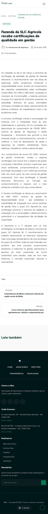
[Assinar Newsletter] (43, 482)
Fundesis (6, 452)
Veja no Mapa (6, 420)
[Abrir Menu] (44, 4)
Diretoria (36, 367)
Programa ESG (8, 457)
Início (3, 16)
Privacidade (33, 374)
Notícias (12, 16)
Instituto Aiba (8, 448)
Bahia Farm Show (9, 444)
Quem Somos (22, 367)
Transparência (16, 374)
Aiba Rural (7, 461)
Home (10, 367)
